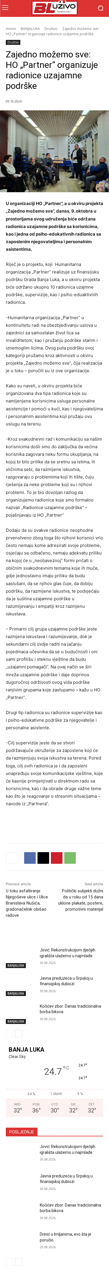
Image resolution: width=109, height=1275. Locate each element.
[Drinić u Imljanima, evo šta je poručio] (20, 1242)
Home (11, 28)
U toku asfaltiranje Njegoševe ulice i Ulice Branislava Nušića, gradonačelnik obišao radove (27, 903)
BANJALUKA (30, 28)
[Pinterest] (56, 858)
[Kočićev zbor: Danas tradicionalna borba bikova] (20, 1014)
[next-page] (18, 1033)
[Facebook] (30, 858)
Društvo (51, 28)
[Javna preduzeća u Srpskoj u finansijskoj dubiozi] (20, 986)
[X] (43, 858)
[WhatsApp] (70, 858)
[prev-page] (9, 1033)
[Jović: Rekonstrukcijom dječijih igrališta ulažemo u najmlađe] (20, 957)
